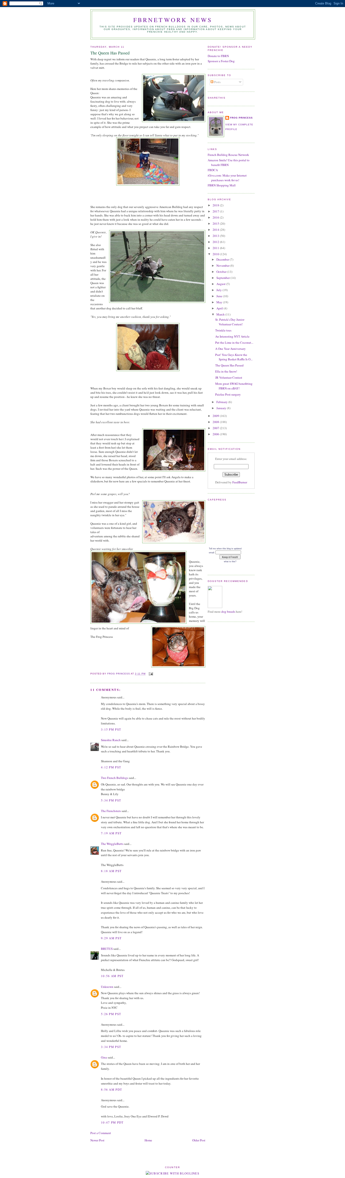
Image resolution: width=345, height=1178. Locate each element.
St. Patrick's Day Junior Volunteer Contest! (229, 321)
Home (148, 1140)
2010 (216, 254)
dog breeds (228, 611)
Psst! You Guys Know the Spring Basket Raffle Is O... (234, 357)
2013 (216, 236)
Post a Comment (100, 1133)
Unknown (107, 987)
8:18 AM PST (111, 871)
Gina (104, 1057)
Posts (217, 82)
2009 (216, 416)
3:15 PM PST (111, 729)
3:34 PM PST (111, 1047)
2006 (216, 434)
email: (212, 552)
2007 (216, 428)
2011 (216, 248)
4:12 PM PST (111, 767)
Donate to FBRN (218, 56)
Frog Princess (241, 117)
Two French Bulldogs (114, 778)
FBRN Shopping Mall (222, 185)
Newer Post (97, 1140)
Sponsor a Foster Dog (221, 61)
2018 (216, 205)
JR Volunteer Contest (228, 377)
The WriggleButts (112, 844)
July (219, 290)
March (220, 314)
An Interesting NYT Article (232, 336)
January (221, 408)
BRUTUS (107, 949)
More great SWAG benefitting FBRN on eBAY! (234, 385)
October (221, 271)
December (223, 259)
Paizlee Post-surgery (228, 394)
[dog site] (215, 607)
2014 (216, 229)
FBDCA (213, 170)
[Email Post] (151, 674)
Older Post (198, 1140)
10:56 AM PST (112, 976)
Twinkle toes (223, 330)
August (221, 284)
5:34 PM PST (111, 800)
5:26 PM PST (111, 1014)
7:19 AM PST (111, 833)
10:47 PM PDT (112, 1122)
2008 (216, 422)
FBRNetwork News (172, 20)
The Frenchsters (111, 811)
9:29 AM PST (111, 938)
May (219, 302)
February (222, 402)
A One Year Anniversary (230, 348)
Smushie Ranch (111, 740)
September (223, 278)
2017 (216, 211)
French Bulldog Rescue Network (228, 155)
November (223, 265)
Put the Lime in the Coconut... (234, 342)
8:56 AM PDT (111, 1089)
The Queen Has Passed (229, 365)
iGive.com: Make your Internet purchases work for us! (227, 177)
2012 (216, 242)
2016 (216, 217)
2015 (216, 223)
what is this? (230, 561)
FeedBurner (239, 482)
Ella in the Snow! (226, 371)
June (219, 296)
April (220, 308)
